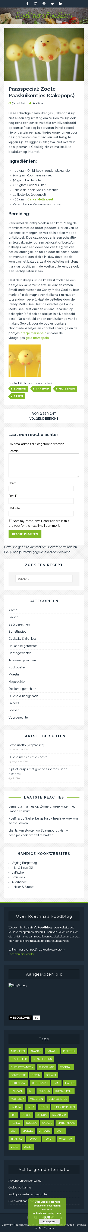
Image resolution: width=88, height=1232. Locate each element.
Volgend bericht (44, 418)
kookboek (17, 1098)
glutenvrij (40, 1083)
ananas (36, 1051)
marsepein (67, 388)
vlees (14, 1146)
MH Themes (46, 1228)
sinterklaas (66, 1122)
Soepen (14, 710)
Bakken (13, 617)
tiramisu (17, 1138)
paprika (16, 1107)
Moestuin (15, 674)
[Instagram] (36, 4)
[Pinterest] (44, 4)
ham (56, 1083)
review (16, 1122)
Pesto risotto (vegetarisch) (26, 745)
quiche (26, 1114)
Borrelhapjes (17, 631)
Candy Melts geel (40, 199)
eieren (35, 1075)
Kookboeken (17, 667)
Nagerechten (17, 681)
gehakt (51, 1075)
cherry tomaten (22, 1067)
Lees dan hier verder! (22, 954)
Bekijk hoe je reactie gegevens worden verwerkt (37, 552)
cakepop (42, 388)
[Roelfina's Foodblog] (44, 21)
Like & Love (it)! (22, 867)
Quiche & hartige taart (23, 696)
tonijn (48, 1138)
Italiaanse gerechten (22, 660)
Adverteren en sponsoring (25, 1180)
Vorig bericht (44, 413)
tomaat (33, 1138)
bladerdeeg (19, 1059)
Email (12, 496)
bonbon (20, 388)
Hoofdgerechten (20, 653)
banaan (52, 1051)
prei (13, 1114)
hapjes (69, 1083)
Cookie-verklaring (20, 1187)
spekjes (28, 1130)
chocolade (46, 1067)
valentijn (66, 1138)
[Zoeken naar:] (44, 578)
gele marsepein (37, 338)
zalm (28, 1146)
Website (14, 508)
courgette (18, 1075)
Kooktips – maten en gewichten (28, 1194)
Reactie (14, 451)
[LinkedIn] (61, 4)
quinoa (42, 1114)
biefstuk (69, 1051)
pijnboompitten (64, 1107)
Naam (12, 483)
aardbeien (18, 1051)
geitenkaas (18, 1083)
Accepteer (49, 1221)
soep (14, 1130)
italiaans (17, 1090)
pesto (44, 1107)
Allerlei (13, 610)
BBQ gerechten (19, 624)
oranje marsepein (33, 333)
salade (47, 1122)
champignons (42, 1059)
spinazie (44, 1130)
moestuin (36, 1098)
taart (60, 1130)
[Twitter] (52, 4)
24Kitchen (18, 872)
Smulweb (18, 877)
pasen (18, 396)
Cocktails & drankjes (23, 638)
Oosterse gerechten (22, 688)
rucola (31, 1122)
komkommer (63, 1090)
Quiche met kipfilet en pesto (28, 757)
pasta (30, 1107)
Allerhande (19, 882)
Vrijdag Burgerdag (24, 863)
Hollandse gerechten (23, 646)
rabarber (59, 1114)
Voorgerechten (19, 717)
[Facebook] (27, 4)
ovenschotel (58, 1098)
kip (31, 1090)
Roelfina (37, 103)
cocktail (66, 1067)
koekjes (44, 1090)
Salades (14, 703)
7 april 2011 (19, 103)
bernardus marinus (21, 806)
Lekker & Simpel (23, 887)
